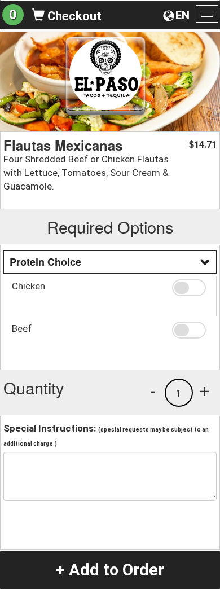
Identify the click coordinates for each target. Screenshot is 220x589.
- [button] (153, 391)
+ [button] (205, 391)
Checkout (73, 16)
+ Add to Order (110, 569)
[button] (190, 287)
